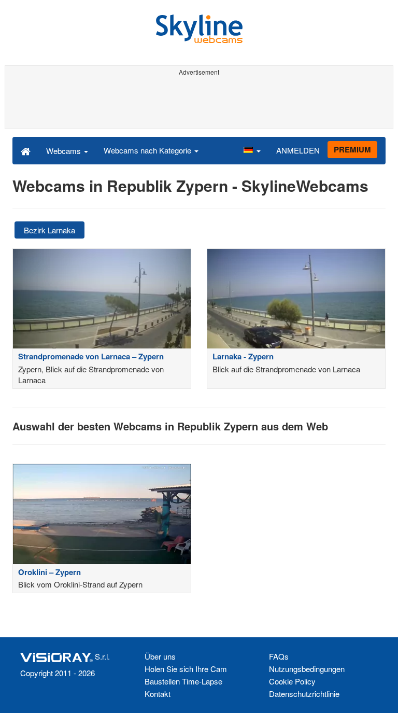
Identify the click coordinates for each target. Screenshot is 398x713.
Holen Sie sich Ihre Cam (186, 668)
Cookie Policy (292, 681)
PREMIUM (352, 149)
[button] (251, 150)
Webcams (64, 150)
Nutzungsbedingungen (307, 668)
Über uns (160, 656)
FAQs (279, 656)
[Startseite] (25, 150)
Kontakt (157, 693)
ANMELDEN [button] (298, 150)
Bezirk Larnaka (49, 230)
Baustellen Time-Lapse (183, 681)
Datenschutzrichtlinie (304, 693)
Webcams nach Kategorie (148, 150)
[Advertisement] (199, 102)
